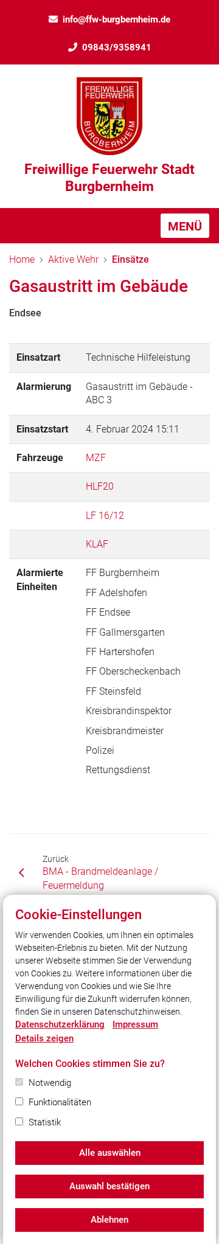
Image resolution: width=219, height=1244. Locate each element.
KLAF (97, 544)
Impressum (135, 1024)
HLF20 (100, 486)
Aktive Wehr (73, 259)
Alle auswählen (110, 1152)
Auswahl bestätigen (109, 1186)
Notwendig (50, 1082)
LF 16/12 (105, 515)
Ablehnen (109, 1219)
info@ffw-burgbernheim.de (116, 19)
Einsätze (130, 259)
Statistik (45, 1122)
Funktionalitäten (60, 1102)
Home (22, 259)
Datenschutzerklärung (60, 1024)
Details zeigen (44, 1038)
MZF (96, 458)
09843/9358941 (116, 47)
